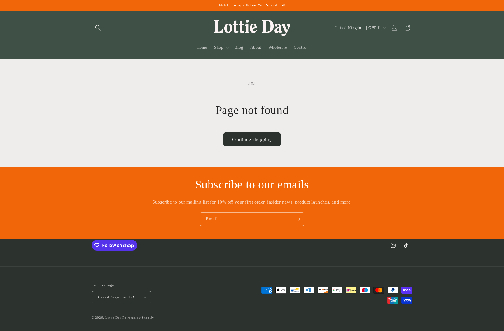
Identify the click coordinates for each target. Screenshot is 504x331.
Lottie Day (113, 317)
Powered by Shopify (138, 317)
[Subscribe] (297, 219)
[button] (98, 27)
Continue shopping (252, 139)
